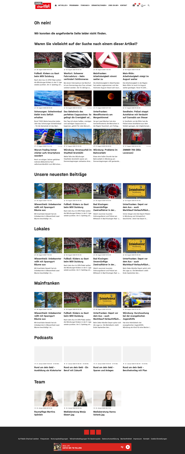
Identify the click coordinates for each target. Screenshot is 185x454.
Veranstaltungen (98, 5)
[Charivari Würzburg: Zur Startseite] (42, 5)
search (149, 5)
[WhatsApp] (98, 432)
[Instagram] (92, 432)
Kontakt (123, 5)
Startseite (56, 5)
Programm (73, 5)
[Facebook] (86, 432)
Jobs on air (113, 5)
